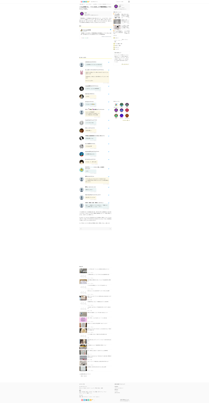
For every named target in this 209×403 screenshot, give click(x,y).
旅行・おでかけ (89, 391)
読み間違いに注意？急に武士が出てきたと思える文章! (97, 366)
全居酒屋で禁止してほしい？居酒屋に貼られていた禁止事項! (98, 301)
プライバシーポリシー (119, 388)
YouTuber (84, 391)
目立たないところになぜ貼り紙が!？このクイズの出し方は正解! (98, 290)
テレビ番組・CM (118, 43)
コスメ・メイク (117, 40)
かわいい (117, 37)
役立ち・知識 (90, 299)
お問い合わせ (117, 392)
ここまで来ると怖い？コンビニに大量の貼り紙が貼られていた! (98, 269)
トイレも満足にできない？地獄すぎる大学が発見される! (97, 334)
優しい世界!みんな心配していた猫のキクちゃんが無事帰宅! (98, 350)
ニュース (122, 23)
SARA (86, 12)
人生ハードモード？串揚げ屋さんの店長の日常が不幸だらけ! (98, 361)
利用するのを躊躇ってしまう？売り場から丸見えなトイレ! (98, 312)
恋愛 (122, 17)
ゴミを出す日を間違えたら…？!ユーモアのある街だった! (97, 285)
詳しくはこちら (125, 64)
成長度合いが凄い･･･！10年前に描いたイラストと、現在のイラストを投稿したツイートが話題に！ (125, 22)
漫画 (80, 391)
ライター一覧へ (126, 120)
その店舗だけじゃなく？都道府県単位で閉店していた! (97, 345)
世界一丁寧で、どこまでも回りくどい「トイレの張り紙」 (97, 317)
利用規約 (116, 386)
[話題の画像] (84, 2)
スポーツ (88, 388)
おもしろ (117, 47)
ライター (116, 391)
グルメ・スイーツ (82, 393)
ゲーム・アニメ (103, 391)
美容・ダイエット (124, 40)
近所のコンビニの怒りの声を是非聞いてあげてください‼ (97, 323)
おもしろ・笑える (90, 272)
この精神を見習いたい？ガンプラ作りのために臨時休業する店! (98, 274)
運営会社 (116, 389)
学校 (88, 337)
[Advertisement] (95, 47)
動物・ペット (90, 354)
